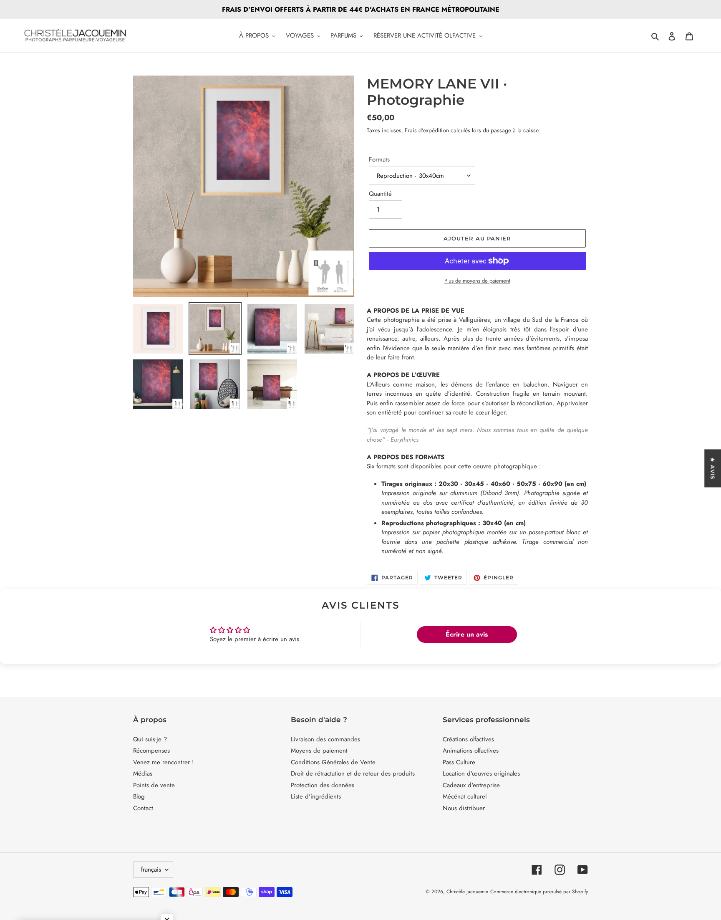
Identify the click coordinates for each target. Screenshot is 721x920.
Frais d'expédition (427, 130)
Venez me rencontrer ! (163, 762)
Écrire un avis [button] (467, 634)
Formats (379, 159)
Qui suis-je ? (150, 739)
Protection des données (322, 785)
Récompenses (151, 750)
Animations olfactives (471, 750)
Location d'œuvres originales (481, 773)
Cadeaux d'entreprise (471, 785)
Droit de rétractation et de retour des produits (353, 773)
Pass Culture (459, 762)
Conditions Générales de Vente (333, 762)
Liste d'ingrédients (316, 796)
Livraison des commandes (325, 739)
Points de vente (154, 785)
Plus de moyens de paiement (477, 281)
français (151, 869)
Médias (142, 773)
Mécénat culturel (465, 796)
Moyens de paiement (319, 750)
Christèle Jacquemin (467, 891)
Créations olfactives (468, 739)
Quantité (380, 193)
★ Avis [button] (712, 468)
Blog (139, 796)
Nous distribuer (464, 808)
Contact (143, 808)
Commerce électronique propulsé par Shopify (539, 891)
